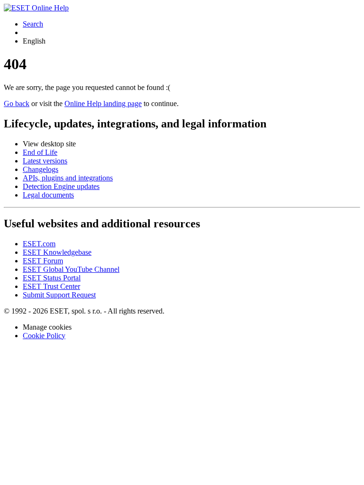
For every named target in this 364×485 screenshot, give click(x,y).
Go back (16, 103)
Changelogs (40, 169)
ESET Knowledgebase (57, 252)
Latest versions (45, 161)
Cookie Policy (44, 336)
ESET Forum (43, 261)
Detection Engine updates (61, 186)
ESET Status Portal (52, 278)
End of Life (40, 152)
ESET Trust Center (51, 286)
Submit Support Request (59, 295)
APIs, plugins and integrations (68, 178)
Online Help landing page (103, 103)
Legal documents (48, 195)
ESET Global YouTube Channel (71, 269)
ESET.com (39, 244)
